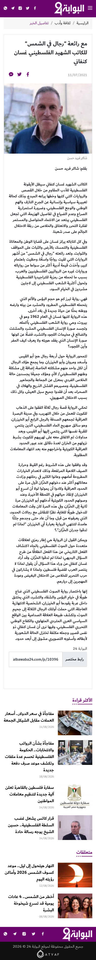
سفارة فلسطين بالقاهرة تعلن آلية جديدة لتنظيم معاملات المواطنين (29, 794)
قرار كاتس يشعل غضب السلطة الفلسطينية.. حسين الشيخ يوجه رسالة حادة (31, 825)
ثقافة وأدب (63, 23)
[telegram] (13, 8)
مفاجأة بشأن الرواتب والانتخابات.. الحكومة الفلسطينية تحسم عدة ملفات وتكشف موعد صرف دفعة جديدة (29, 757)
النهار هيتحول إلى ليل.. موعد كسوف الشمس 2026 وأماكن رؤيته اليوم (29, 872)
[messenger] (11, 75)
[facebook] (35, 8)
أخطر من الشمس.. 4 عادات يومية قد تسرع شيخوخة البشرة (31, 903)
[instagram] (20, 8)
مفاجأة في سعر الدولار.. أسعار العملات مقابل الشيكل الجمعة (29, 717)
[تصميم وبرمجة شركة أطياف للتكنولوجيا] (48, 953)
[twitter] (27, 8)
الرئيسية (82, 23)
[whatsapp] (5, 8)
